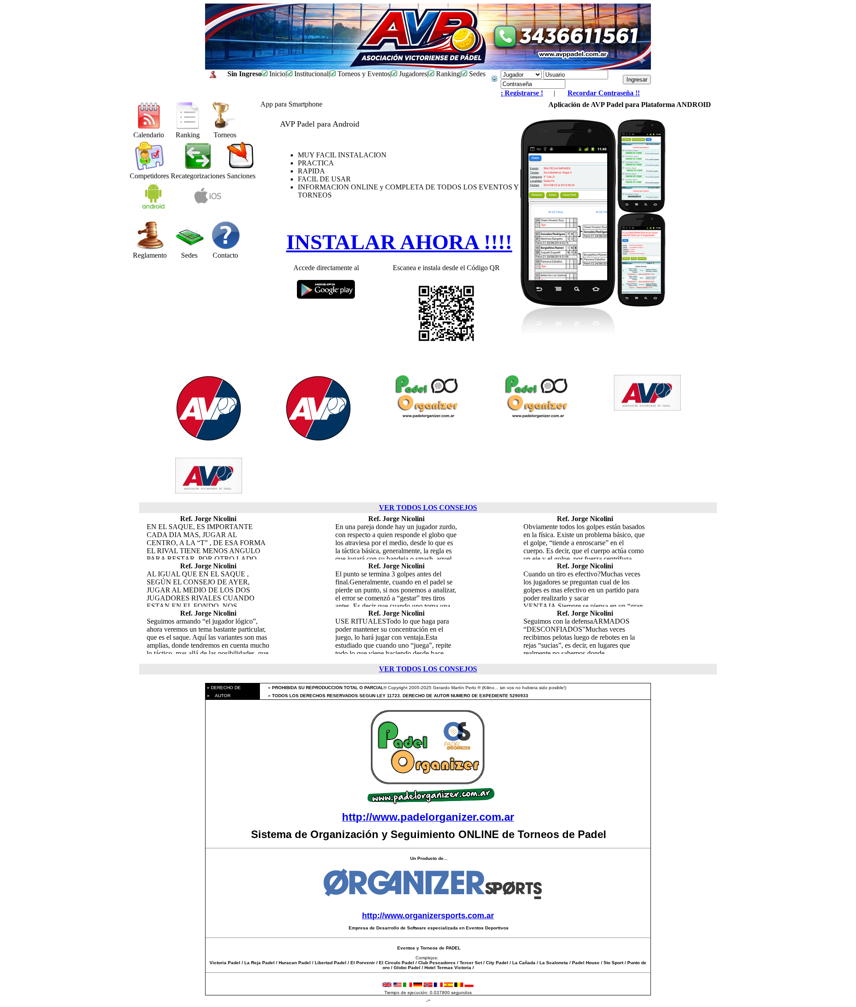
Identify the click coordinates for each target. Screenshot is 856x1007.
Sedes (476, 74)
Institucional (310, 74)
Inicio (276, 74)
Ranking (447, 74)
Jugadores (412, 74)
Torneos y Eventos (363, 74)
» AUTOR (218, 695)
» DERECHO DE (223, 687)
